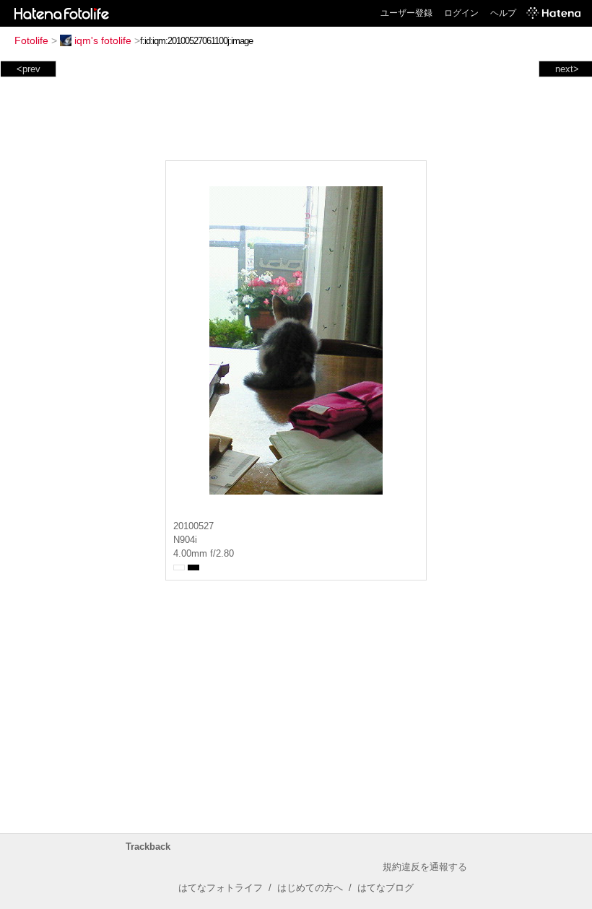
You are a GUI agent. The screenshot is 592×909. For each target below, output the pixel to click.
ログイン (461, 13)
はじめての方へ (310, 887)
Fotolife (31, 40)
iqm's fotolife (102, 40)
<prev (28, 69)
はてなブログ (385, 887)
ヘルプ (503, 13)
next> (567, 69)
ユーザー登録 (406, 13)
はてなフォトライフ (220, 887)
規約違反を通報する (425, 866)
